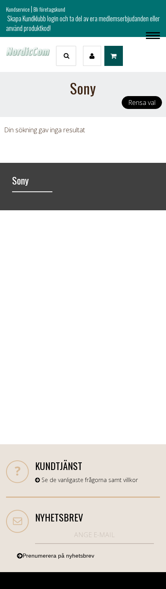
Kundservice (18, 9)
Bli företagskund (49, 9)
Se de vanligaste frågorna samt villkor (89, 480)
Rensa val (142, 102)
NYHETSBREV (59, 517)
